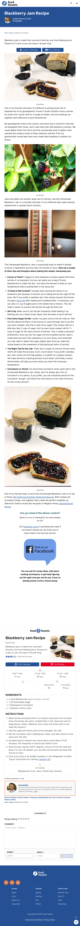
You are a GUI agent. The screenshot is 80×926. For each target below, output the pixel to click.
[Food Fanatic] (34, 3)
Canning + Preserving (30, 797)
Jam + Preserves (58, 797)
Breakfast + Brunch (16, 797)
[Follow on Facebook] (6, 882)
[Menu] (77, 3)
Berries (6, 797)
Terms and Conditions (33, 920)
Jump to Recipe (30, 50)
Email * (40, 852)
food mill (21, 300)
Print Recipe (54, 50)
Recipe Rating (10, 819)
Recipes (11, 33)
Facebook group (30, 526)
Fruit (50, 797)
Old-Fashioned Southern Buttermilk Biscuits (33, 497)
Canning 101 (44, 759)
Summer (13, 799)
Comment (9, 824)
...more (35, 791)
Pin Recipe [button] (58, 664)
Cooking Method (43, 797)
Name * (10, 852)
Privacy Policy (49, 920)
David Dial (18, 21)
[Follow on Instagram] (18, 882)
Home (6, 33)
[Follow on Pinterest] (12, 882)
